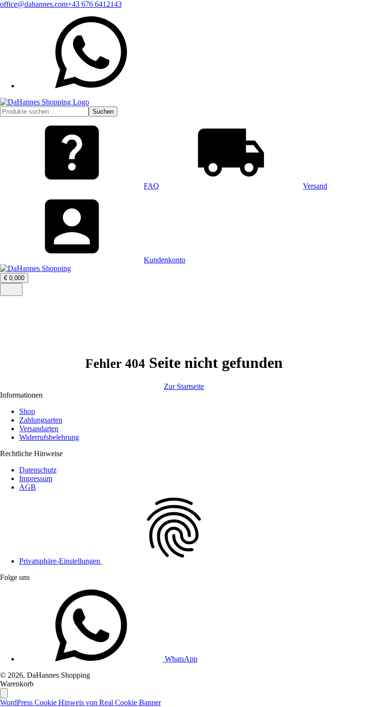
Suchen (103, 111)
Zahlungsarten (40, 420)
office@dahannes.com (34, 4)
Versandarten (38, 428)
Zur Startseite (184, 386)
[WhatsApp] (91, 86)
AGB (27, 487)
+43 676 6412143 (95, 4)
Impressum (35, 478)
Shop (27, 411)
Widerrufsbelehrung (49, 437)
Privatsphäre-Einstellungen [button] (60, 561)
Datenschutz (38, 470)
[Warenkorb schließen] (4, 693)
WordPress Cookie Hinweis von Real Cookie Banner (80, 702)
